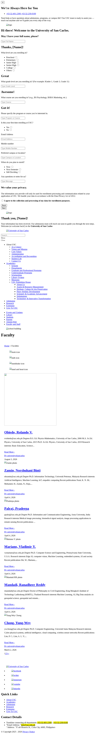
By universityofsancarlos (14, 456)
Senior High (11, 65)
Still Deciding (12, 172)
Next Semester (12, 169)
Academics (10, 263)
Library (9, 315)
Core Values (16, 251)
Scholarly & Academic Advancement (32, 294)
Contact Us (16, 261)
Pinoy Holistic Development (28, 291)
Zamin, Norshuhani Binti (22, 470)
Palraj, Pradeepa (16, 508)
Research (10, 303)
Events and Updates (14, 312)
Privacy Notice (29, 732)
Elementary (11, 60)
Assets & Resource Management (30, 287)
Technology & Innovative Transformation (34, 298)
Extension (10, 306)
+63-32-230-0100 (28, 14)
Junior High (11, 62)
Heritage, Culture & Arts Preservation (32, 289)
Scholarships (16, 275)
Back (4, 205)
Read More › (9, 452)
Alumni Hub (11, 322)
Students (9, 317)
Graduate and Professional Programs (26, 270)
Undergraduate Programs (21, 273)
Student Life (16, 259)
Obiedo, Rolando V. (18, 432)
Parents (9, 319)
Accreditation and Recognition (24, 256)
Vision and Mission (19, 249)
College (9, 68)
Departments (16, 268)
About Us (21, 284)
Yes (8, 127)
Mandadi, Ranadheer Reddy (24, 585)
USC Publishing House (21, 282)
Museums (15, 280)
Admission (10, 301)
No (7, 130)
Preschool (10, 57)
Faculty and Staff (13, 324)
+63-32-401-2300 (13, 14)
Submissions (22, 296)
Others (9, 70)
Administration (17, 254)
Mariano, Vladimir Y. (20, 547)
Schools (14, 266)
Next (4, 208)
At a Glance (16, 247)
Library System (17, 277)
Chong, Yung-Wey (17, 623)
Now (8, 167)
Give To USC (12, 308)
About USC (11, 700)
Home (6, 346)
